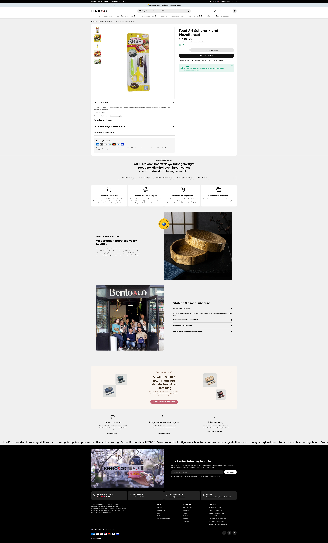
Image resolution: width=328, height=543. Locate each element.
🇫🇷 (104, 497)
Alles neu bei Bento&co (105, 21)
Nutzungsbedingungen (197, 476)
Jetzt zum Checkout (206, 55)
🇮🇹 (106, 497)
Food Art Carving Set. (116, 116)
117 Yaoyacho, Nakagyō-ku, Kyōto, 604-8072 (218, 497)
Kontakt (125, 1)
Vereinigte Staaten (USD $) (227, 1)
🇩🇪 (99, 497)
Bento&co (98, 538)
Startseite (94, 21)
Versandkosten (183, 42)
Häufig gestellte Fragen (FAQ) (99, 1)
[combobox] (164, 11)
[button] (114, 5)
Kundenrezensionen (115, 1)
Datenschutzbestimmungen (211, 476)
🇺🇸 (97, 497)
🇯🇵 (109, 497)
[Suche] (188, 11)
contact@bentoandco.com (177, 497)
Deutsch (212, 1)
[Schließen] (232, 65)
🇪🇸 (102, 497)
